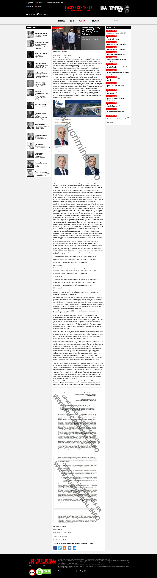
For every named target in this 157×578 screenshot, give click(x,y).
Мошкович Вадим (41, 33)
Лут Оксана (39, 144)
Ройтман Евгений (41, 53)
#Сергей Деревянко (60, 536)
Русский (30, 6)
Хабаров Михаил (41, 73)
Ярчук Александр (41, 172)
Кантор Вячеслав (41, 163)
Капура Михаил (40, 113)
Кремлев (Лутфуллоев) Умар (41, 92)
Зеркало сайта (43, 14)
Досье (72, 21)
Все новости (111, 122)
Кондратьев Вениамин (39, 153)
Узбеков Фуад (40, 124)
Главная (61, 21)
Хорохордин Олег (41, 135)
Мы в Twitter (32, 14)
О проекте (29, 3)
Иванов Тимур (40, 83)
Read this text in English (60, 51)
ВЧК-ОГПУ (95, 21)
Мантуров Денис (40, 63)
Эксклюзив (83, 21)
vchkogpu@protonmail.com (54, 3)
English (39, 6)
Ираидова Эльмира (41, 42)
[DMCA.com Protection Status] (44, 575)
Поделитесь (84, 543)
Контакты (39, 3)
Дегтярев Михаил (41, 104)
